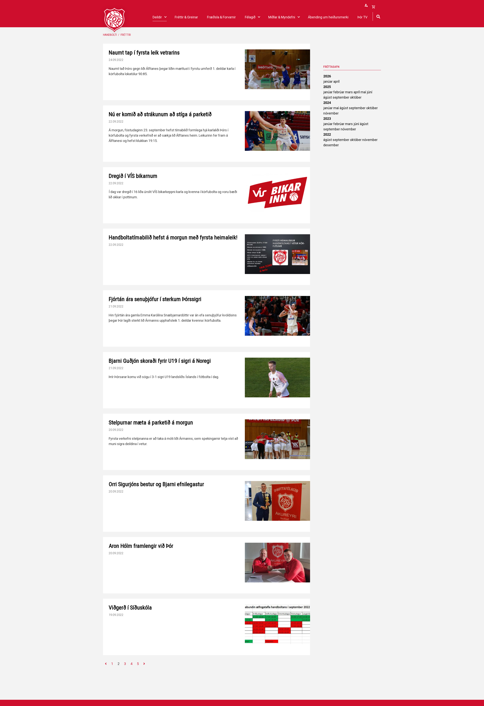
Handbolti (110, 34)
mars (349, 92)
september (341, 97)
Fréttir (126, 34)
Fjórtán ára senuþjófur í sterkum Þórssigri (155, 299)
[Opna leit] (378, 16)
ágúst (328, 97)
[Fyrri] (106, 663)
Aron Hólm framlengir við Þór (141, 546)
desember (331, 145)
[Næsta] (144, 663)
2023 (327, 119)
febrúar (339, 92)
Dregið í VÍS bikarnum (133, 176)
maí (364, 92)
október (355, 97)
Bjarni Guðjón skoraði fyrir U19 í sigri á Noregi (160, 360)
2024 (327, 103)
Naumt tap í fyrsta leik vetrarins (144, 52)
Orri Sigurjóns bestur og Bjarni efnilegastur (156, 484)
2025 (327, 87)
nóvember (331, 113)
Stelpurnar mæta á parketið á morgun (151, 422)
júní (369, 92)
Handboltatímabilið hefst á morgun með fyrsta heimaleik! (173, 237)
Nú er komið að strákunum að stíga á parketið (160, 114)
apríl (336, 81)
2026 (327, 76)
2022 (327, 134)
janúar (328, 81)
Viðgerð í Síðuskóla (130, 607)
